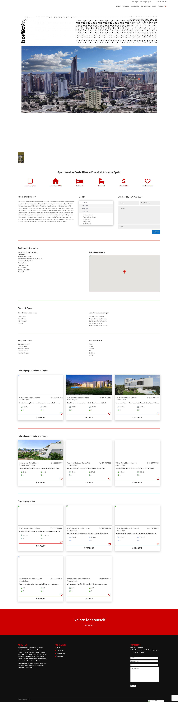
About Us (126, 6)
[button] (61, 385)
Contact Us (135, 6)
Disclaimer (60, 656)
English (154, 701)
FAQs (58, 648)
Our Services (145, 6)
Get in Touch (89, 625)
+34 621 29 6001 (141, 652)
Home (118, 6)
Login (154, 6)
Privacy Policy (61, 653)
